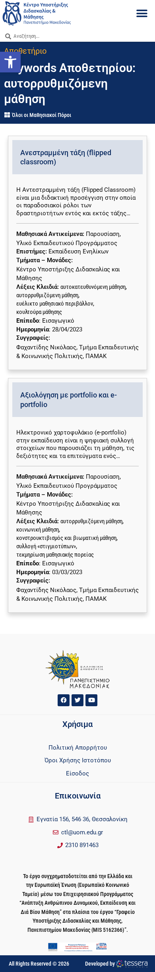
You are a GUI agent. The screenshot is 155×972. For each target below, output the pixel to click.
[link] (10, 62)
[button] (142, 14)
